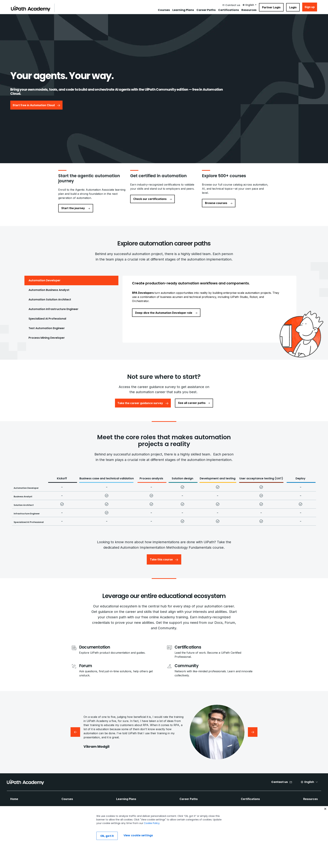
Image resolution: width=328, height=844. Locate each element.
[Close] (325, 809)
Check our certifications (150, 199)
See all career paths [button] (192, 403)
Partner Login (271, 7)
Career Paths (206, 10)
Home (14, 799)
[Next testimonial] (252, 732)
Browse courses (216, 203)
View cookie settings (138, 835)
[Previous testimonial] (75, 732)
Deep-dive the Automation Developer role (164, 312)
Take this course (161, 559)
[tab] (71, 280)
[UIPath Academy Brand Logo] (25, 782)
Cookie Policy (152, 823)
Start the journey (73, 208)
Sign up (310, 7)
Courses (164, 10)
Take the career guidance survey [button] (140, 403)
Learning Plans (183, 10)
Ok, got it (107, 836)
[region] (164, 825)
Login (293, 7)
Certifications (228, 10)
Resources (248, 10)
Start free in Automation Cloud (34, 105)
